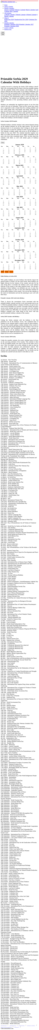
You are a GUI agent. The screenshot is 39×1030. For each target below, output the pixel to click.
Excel (11, 272)
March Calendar (30, 10)
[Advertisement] (19, 55)
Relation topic (8, 29)
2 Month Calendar (9, 14)
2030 (2, 34)
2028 (2, 32)
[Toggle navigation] (16, 2)
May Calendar (14, 11)
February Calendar (20, 10)
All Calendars (7, 13)
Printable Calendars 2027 (26, 24)
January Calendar (9, 10)
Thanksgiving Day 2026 (21, 19)
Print (2, 142)
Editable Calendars (9, 23)
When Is (6, 18)
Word (6, 272)
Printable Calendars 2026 (11, 24)
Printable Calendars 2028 (11, 26)
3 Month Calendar (20, 14)
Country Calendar (8, 27)
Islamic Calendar (8, 6)
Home (5, 5)
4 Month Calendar (31, 14)
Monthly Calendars (9, 8)
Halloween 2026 (9, 19)
